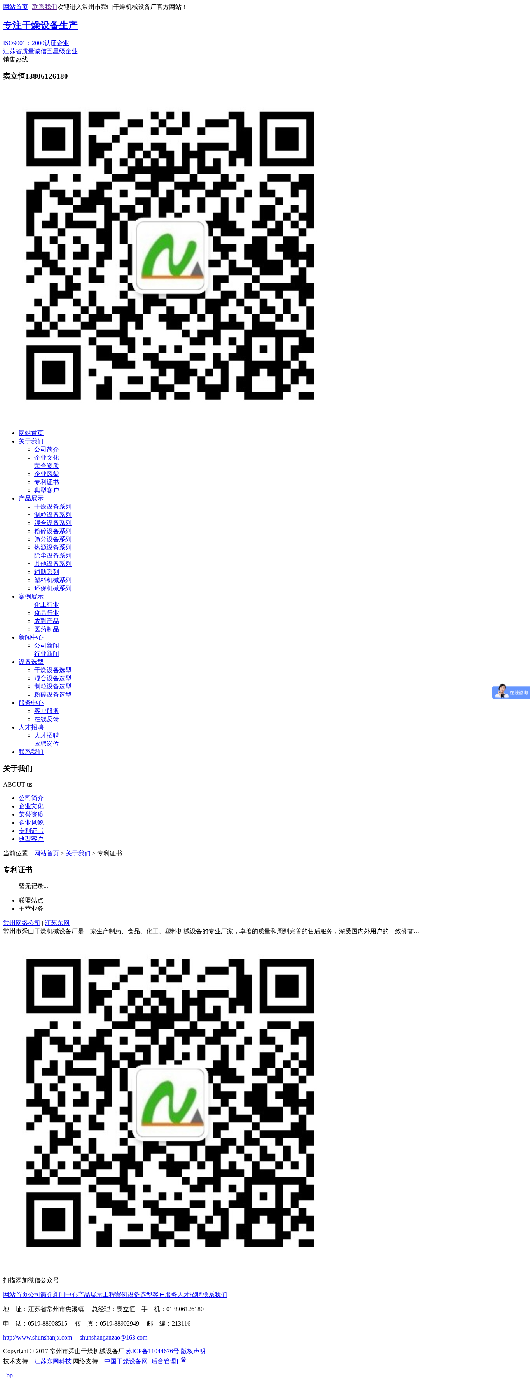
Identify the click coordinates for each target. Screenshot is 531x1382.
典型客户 (46, 490)
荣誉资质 (46, 465)
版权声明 (193, 1351)
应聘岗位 (46, 743)
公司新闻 (46, 645)
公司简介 (46, 449)
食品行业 (46, 612)
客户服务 (46, 711)
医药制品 (46, 629)
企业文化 (46, 457)
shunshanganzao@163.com (113, 1337)
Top (8, 1375)
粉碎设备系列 (53, 531)
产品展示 (31, 498)
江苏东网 (57, 923)
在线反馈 (46, 719)
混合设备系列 (53, 523)
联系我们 (44, 7)
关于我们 (31, 441)
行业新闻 (46, 653)
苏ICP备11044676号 (152, 1351)
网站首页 (15, 7)
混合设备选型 (53, 678)
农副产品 (46, 621)
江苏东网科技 (53, 1361)
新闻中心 (31, 637)
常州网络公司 (21, 923)
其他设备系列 (53, 563)
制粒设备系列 (53, 514)
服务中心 (31, 702)
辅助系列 (46, 572)
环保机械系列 (53, 588)
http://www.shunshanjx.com (37, 1337)
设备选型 (31, 662)
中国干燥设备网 (126, 1361)
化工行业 (46, 604)
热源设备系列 (53, 547)
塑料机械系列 (53, 580)
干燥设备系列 (53, 506)
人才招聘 (31, 727)
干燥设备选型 (53, 670)
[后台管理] (163, 1361)
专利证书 (46, 482)
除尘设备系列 (53, 555)
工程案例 (115, 1294)
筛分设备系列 (53, 539)
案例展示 (31, 596)
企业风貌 (46, 474)
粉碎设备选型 (53, 694)
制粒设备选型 (53, 686)
